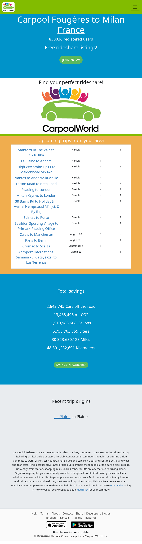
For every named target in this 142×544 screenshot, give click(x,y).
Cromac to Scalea (36, 246)
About (56, 513)
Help (35, 513)
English (51, 518)
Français (64, 518)
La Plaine (62, 416)
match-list (82, 489)
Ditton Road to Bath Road (36, 183)
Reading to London (36, 189)
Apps (107, 513)
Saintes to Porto (36, 217)
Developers (93, 513)
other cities (116, 485)
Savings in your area (71, 365)
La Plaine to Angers (36, 161)
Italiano (77, 518)
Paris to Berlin (36, 240)
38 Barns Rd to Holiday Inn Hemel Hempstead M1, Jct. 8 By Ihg (36, 206)
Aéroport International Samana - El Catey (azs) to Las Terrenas (36, 257)
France (71, 30)
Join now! (71, 59)
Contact (68, 513)
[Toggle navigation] (135, 7)
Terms (45, 513)
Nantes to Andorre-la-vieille (36, 178)
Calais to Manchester (36, 234)
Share (79, 513)
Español (90, 518)
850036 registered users (71, 39)
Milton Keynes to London (36, 195)
